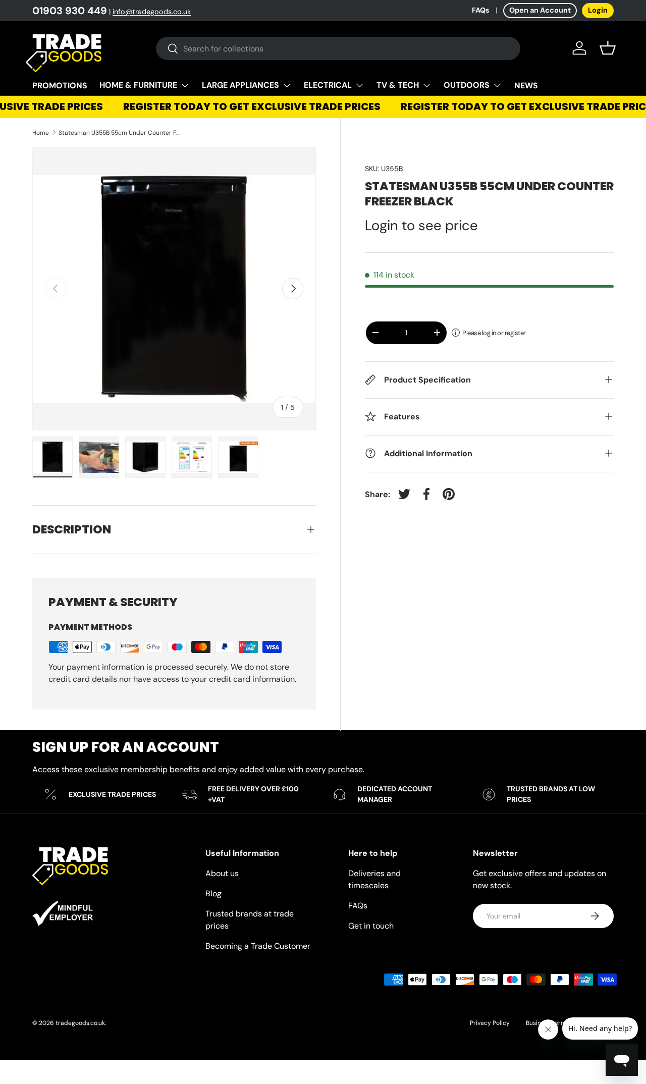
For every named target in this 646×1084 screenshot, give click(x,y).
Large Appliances (240, 85)
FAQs (481, 10)
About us (222, 873)
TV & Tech (397, 85)
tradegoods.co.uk (80, 1023)
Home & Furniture (138, 85)
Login (598, 10)
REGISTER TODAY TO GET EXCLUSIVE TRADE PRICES (246, 107)
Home (40, 133)
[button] (608, 48)
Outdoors (467, 85)
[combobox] (338, 48)
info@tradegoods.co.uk (152, 11)
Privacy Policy (490, 1023)
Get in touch (371, 925)
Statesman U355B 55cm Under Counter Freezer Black (119, 133)
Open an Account (540, 10)
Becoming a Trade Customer (257, 946)
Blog (213, 893)
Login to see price (421, 225)
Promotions (59, 85)
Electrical (328, 85)
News (526, 85)
